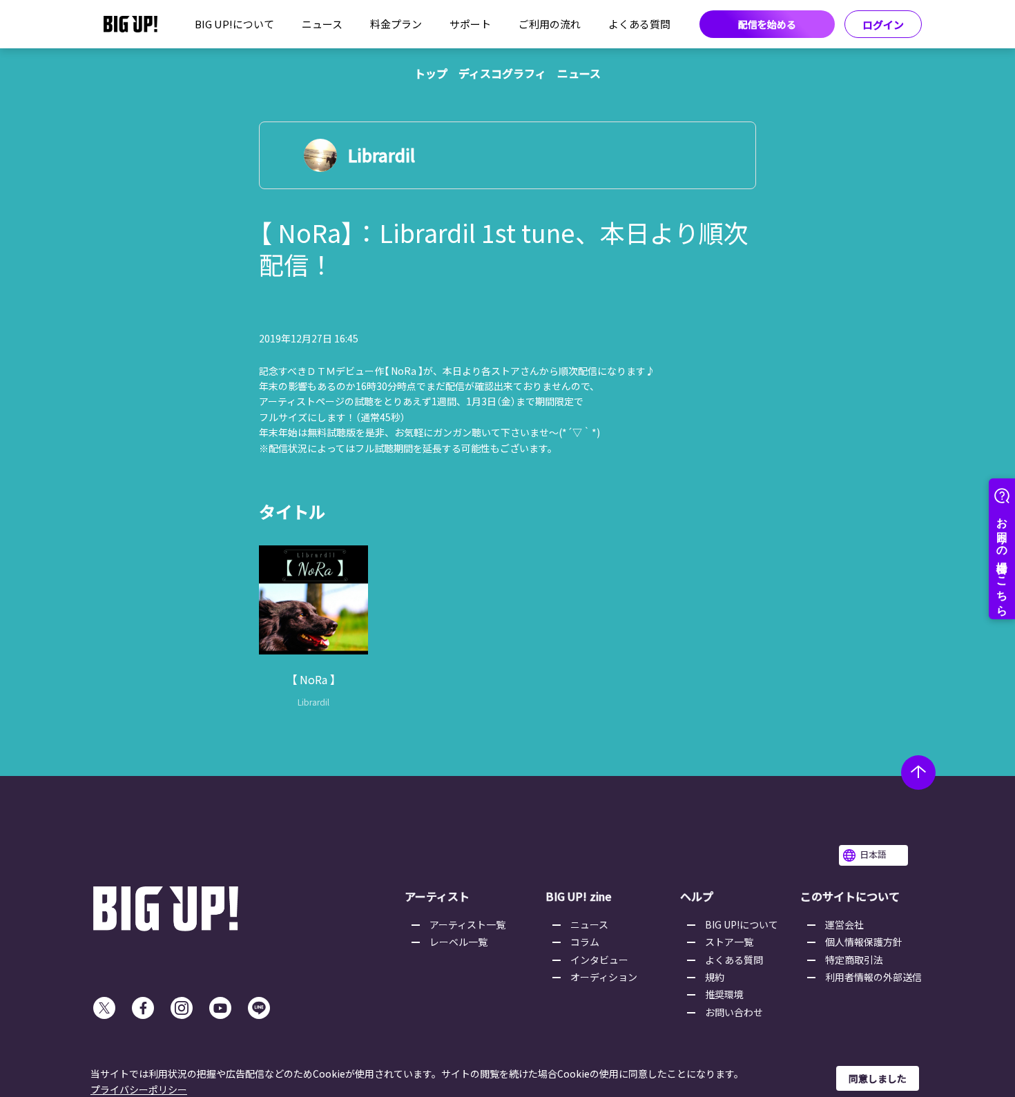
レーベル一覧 (458, 942)
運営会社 (844, 924)
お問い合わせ (734, 1012)
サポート (470, 24)
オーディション (603, 977)
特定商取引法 (854, 960)
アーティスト (437, 896)
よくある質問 (639, 24)
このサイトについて (850, 896)
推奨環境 (724, 994)
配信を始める (767, 24)
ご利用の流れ (550, 24)
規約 (714, 977)
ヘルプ (696, 896)
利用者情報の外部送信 (873, 977)
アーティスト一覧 (467, 924)
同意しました (878, 1078)
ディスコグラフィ (502, 73)
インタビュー (599, 960)
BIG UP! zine (578, 896)
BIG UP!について (234, 24)
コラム (584, 942)
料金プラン (396, 24)
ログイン (883, 24)
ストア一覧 (729, 942)
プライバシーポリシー (138, 1089)
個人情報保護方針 (863, 942)
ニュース (322, 24)
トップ (430, 73)
